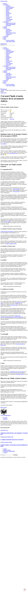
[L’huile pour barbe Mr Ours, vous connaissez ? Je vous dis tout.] (4, 430)
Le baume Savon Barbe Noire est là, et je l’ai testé (12, 439)
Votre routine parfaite (10, 41)
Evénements (8, 34)
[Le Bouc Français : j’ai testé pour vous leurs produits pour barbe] (6, 442)
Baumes (7, 12)
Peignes (7, 15)
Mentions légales (6, 450)
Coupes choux (9, 17)
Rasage (4, 37)
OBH (2, 303)
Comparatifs (5, 4)
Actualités (8, 29)
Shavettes (8, 18)
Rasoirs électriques (10, 7)
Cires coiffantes (9, 19)
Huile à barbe (3, 92)
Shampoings (8, 13)
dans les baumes (7, 221)
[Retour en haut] (24, 589)
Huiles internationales (10, 24)
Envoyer (15, 454)
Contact (5, 448)
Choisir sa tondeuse (10, 40)
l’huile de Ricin (16, 191)
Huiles (7, 10)
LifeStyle (5, 28)
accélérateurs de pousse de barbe (17, 371)
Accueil (5, 3)
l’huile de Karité (16, 189)
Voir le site (12, 119)
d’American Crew (19, 302)
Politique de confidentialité (9, 451)
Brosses (7, 14)
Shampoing (8, 25)
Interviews (8, 31)
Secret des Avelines (14, 305)
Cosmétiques (6, 21)
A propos (5, 452)
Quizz (4, 39)
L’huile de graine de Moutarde (7, 231)
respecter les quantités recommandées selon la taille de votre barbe (12, 316)
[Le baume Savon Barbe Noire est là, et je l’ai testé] (7, 436)
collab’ (7, 35)
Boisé (2, 407)
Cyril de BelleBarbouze (6, 415)
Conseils (5, 26)
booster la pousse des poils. (11, 243)
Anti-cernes (8, 20)
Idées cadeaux (9, 30)
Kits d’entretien (9, 8)
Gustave (5, 407)
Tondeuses (8, 5)
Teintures (8, 9)
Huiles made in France (11, 23)
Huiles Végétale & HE (11, 32)
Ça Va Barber (3, 143)
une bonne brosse (19, 374)
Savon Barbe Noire (13, 153)
